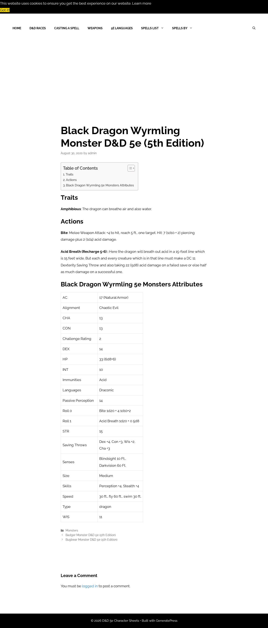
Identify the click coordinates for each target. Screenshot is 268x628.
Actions (71, 180)
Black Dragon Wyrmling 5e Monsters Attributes (100, 185)
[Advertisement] (134, 74)
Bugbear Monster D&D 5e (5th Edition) (91, 539)
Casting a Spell (66, 28)
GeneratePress (166, 621)
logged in (90, 586)
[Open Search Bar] (254, 28)
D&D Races (38, 28)
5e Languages (122, 28)
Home (17, 28)
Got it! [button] (5, 10)
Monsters (72, 530)
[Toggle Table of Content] (129, 168)
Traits (69, 174)
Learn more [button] (141, 3)
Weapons (95, 28)
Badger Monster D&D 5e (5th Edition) (91, 535)
